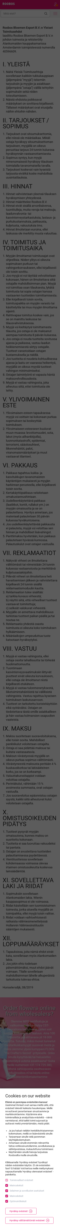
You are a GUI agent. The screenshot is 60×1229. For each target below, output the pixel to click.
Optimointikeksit (18, 1201)
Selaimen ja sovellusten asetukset (27, 1190)
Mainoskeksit (16, 1185)
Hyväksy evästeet (19, 1211)
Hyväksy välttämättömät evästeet (27, 1220)
